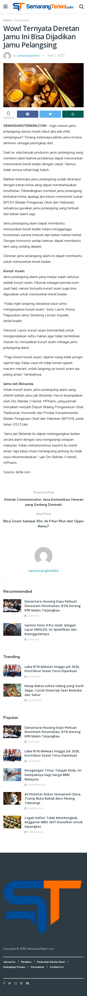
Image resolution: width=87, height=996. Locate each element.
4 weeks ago (35, 808)
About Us (9, 962)
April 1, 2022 (56, 56)
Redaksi (26, 962)
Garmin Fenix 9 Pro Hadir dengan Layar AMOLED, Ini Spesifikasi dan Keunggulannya (51, 629)
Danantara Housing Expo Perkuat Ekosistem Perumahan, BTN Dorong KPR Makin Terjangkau (53, 605)
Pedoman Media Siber (51, 962)
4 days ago (34, 676)
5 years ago (34, 700)
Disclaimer (37, 967)
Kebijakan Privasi (14, 967)
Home (7, 20)
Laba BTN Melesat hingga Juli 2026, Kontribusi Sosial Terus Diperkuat (52, 669)
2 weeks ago (35, 832)
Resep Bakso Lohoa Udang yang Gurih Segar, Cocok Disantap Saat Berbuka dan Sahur (54, 690)
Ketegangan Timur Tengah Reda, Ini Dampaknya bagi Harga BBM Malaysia (53, 774)
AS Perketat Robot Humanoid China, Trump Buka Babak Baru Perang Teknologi (53, 798)
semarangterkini (28, 56)
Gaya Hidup (21, 20)
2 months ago (36, 784)
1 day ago (33, 615)
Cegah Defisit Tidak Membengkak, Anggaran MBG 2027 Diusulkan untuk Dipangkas (54, 822)
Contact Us (57, 967)
